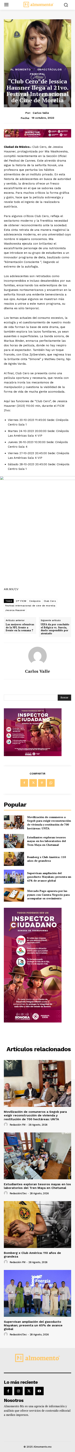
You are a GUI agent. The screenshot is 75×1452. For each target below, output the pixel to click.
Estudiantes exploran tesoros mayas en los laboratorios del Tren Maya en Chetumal (46, 841)
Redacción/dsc (18, 1193)
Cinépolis (35, 601)
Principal (37, 74)
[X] (33, 783)
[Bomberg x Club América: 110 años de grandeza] (14, 859)
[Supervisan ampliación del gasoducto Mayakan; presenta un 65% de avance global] (14, 877)
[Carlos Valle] (37, 656)
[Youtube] (39, 1391)
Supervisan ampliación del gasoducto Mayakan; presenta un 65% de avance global (49, 876)
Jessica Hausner (15, 610)
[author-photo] (6, 1125)
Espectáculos (50, 69)
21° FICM (21, 601)
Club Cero (50, 601)
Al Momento (20, 69)
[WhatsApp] (51, 783)
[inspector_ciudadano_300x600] (33, 1021)
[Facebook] (24, 783)
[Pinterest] (42, 783)
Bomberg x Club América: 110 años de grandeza (46, 859)
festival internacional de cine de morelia (30, 605)
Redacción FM (17, 1124)
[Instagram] (18, 1391)
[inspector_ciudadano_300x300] (33, 755)
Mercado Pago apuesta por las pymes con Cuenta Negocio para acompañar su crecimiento (48, 894)
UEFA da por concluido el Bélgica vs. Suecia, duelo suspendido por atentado (55, 629)
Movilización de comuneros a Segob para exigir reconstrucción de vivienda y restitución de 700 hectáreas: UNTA (49, 822)
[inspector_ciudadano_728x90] (37, 136)
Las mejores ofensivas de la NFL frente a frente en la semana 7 (20, 627)
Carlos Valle (41, 112)
